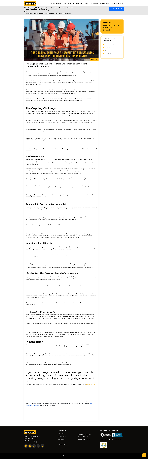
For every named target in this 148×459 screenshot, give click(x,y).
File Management (109, 50)
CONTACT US (120, 3)
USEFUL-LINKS (94, 3)
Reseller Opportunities (84, 439)
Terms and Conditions (84, 436)
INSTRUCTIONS (104, 3)
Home (53, 3)
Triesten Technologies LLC (80, 457)
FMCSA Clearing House (110, 47)
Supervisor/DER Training (110, 53)
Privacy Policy (61, 439)
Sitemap (80, 442)
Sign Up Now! (117, 9)
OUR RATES (59, 3)
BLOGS (113, 3)
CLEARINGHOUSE (69, 3)
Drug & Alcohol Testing (110, 44)
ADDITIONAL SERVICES (82, 3)
